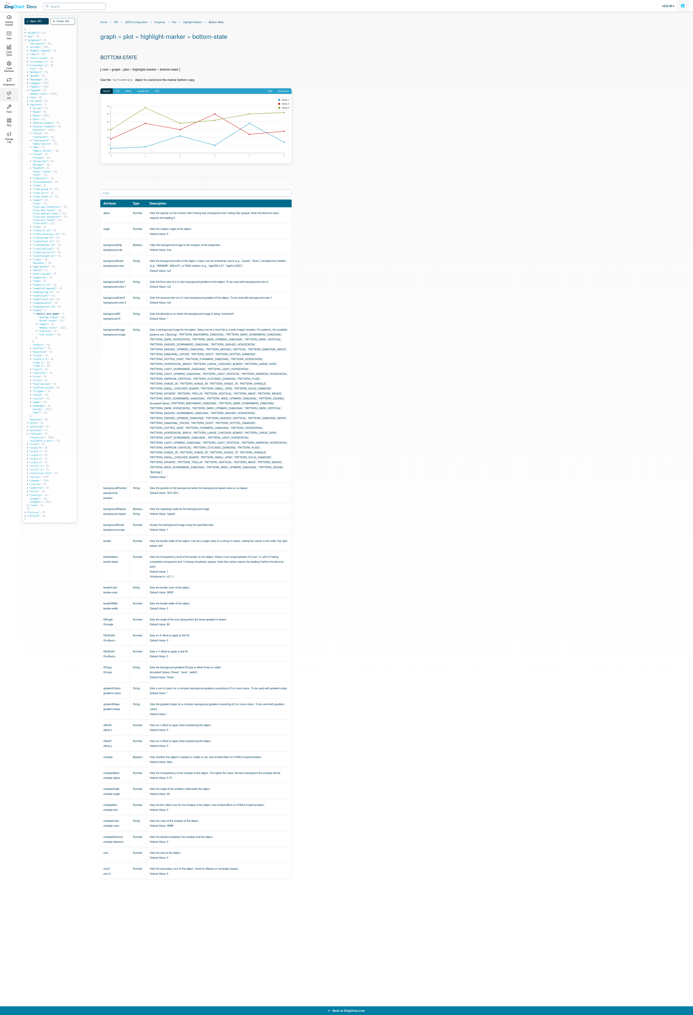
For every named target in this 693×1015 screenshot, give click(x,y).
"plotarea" (36, 426)
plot (174, 22)
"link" (36, 227)
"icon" (36, 175)
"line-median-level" (46, 213)
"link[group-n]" (43, 237)
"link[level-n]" (43, 241)
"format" (38, 157)
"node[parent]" (42, 303)
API (116, 22)
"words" (37, 409)
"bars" (36, 115)
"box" (36, 119)
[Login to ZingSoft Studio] (683, 6)
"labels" (35, 86)
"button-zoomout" (43, 126)
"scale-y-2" (40, 359)
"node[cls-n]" (41, 284)
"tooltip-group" (43, 387)
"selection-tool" (40, 473)
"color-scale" (38, 58)
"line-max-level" (43, 210)
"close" (37, 133)
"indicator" (40, 178)
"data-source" (41, 143)
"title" (37, 380)
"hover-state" (41, 171)
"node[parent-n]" (43, 306)
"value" (37, 394)
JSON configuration (136, 22)
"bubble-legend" (40, 50)
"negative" (39, 277)
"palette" (35, 419)
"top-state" (46, 334)
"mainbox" (38, 263)
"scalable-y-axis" (41, 440)
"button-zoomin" (43, 123)
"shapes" (35, 480)
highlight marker (192, 22)
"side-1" (38, 362)
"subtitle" (39, 373)
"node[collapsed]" (44, 288)
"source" (35, 484)
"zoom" (33, 505)
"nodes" (37, 310)
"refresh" (35, 433)
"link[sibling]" (43, 248)
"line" (36, 203)
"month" (37, 270)
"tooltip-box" (41, 384)
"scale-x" (35, 458)
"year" (36, 412)
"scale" (37, 355)
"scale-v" (35, 455)
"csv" (32, 68)
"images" (35, 83)
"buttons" (38, 130)
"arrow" (37, 108)
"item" (36, 185)
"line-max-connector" (46, 206)
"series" (35, 477)
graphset (159, 22)
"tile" (36, 376)
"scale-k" (35, 447)
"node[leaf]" (41, 295)
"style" (37, 369)
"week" (36, 402)
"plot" (33, 423)
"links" (37, 259)
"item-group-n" (42, 189)
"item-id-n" (40, 193)
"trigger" (38, 391)
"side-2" (38, 366)
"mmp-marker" (41, 266)
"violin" (38, 398)
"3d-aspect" (37, 43)
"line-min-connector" (46, 216)
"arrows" (35, 47)
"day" (36, 147)
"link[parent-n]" (43, 245)
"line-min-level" (43, 220)
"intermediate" (42, 182)
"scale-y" (35, 462)
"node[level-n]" (43, 299)
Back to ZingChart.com (349, 1010)
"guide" (34, 75)
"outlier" (38, 348)
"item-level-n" (42, 196)
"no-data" (35, 101)
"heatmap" (35, 79)
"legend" (35, 90)
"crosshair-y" (38, 65)
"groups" (38, 164)
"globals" (33, 32)
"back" (36, 112)
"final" (37, 154)
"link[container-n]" (46, 234)
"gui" (30, 36)
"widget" (35, 498)
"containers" (41, 140)
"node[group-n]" (43, 292)
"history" (33, 512)
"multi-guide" (41, 273)
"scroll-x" (36, 466)
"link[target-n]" (43, 256)
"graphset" (34, 40)
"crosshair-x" (38, 61)
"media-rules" (38, 93)
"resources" (37, 437)
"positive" (39, 351)
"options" (35, 104)
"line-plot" (40, 223)
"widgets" (35, 502)
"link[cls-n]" (41, 230)
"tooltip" (44, 331)
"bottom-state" (48, 317)
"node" (36, 281)
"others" (38, 344)
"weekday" (38, 405)
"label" (37, 200)
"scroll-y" (36, 469)
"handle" (38, 168)
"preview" (35, 430)
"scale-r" (35, 451)
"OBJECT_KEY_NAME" (47, 314)
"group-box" (40, 161)
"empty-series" (42, 150)
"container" (40, 137)
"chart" (34, 54)
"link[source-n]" (43, 252)
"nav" (32, 97)
